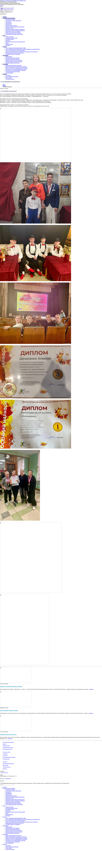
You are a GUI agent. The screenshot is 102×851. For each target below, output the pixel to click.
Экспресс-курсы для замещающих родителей (16, 69)
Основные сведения (10, 19)
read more (91, 689)
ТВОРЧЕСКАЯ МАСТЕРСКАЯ (8, 734)
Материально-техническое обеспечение (15, 26)
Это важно (8, 75)
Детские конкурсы (10, 79)
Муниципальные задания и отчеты (14, 61)
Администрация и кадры (11, 38)
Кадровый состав (10, 39)
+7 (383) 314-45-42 (4, 772)
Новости (4, 744)
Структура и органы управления (13, 20)
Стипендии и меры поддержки (13, 31)
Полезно (5, 74)
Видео (7, 43)
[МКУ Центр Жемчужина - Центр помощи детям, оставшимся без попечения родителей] (13, 0)
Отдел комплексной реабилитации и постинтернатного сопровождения (23, 49)
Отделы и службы (6, 752)
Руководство (9, 24)
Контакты (8, 45)
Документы (8, 21)
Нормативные (9, 56)
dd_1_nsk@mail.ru (7, 778)
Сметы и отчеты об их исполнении (14, 60)
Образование (9, 23)
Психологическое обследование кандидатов (16, 66)
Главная (5, 16)
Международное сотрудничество (13, 33)
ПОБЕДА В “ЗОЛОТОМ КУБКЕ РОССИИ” (11, 686)
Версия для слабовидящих (8, 8)
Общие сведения (9, 36)
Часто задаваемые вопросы (12, 76)
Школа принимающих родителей (13, 65)
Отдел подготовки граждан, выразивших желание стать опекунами (22, 51)
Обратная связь (9, 44)
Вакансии (8, 40)
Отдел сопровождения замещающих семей (16, 47)
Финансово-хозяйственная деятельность (15, 29)
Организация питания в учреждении (14, 34)
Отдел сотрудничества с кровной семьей (15, 50)
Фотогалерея (9, 77)
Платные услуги (9, 28)
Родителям (5, 64)
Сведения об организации (9, 18)
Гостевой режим (9, 72)
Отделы (4, 46)
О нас (4, 35)
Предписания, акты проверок (12, 57)
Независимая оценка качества (13, 59)
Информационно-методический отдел (15, 52)
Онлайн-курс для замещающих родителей (15, 70)
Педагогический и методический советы (15, 41)
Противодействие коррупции (12, 62)
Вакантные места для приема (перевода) (15, 30)
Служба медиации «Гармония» (13, 54)
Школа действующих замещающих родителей (16, 67)
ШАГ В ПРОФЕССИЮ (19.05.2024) (9, 710)
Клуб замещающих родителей (13, 71)
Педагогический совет (7, 749)
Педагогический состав (11, 25)
